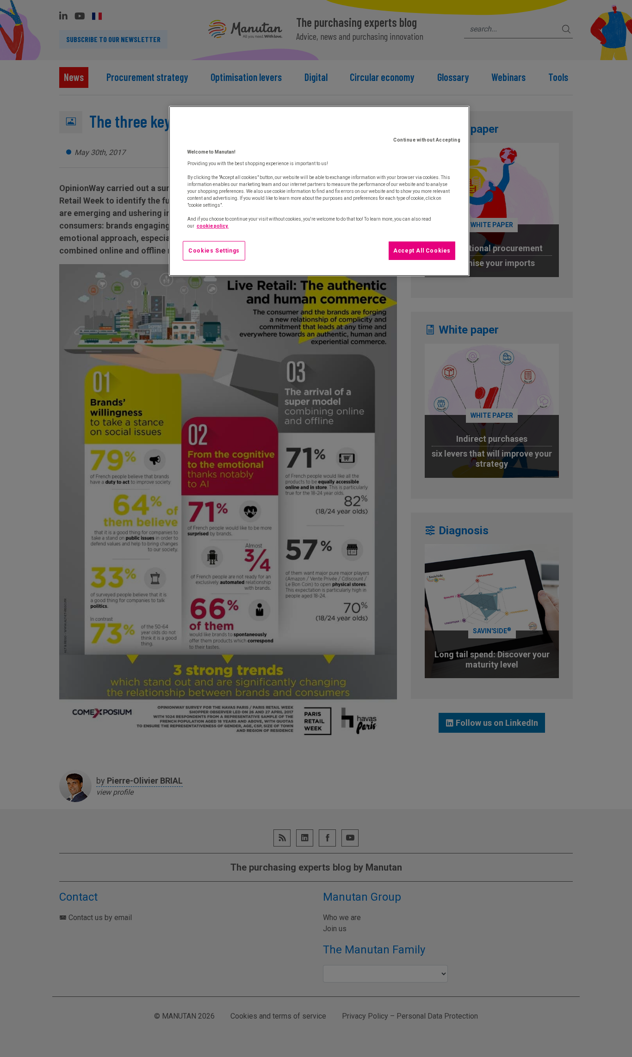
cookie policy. (213, 226)
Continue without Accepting (426, 139)
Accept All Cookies (422, 250)
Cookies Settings (214, 250)
